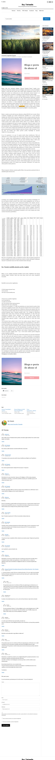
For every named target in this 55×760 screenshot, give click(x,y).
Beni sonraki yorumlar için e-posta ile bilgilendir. (12, 718)
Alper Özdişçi (7, 512)
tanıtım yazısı (22, 106)
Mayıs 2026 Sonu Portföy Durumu (47, 66)
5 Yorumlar (45, 99)
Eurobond (31, 10)
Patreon (13, 10)
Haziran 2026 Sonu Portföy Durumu (46, 52)
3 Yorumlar (45, 84)
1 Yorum (45, 40)
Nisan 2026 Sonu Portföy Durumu (47, 81)
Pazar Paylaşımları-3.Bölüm (31, 410)
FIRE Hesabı (25, 10)
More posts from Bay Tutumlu (15, 424)
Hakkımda (41, 10)
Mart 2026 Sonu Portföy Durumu (47, 96)
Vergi (36, 10)
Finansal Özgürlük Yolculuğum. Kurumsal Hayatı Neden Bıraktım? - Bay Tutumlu (21, 569)
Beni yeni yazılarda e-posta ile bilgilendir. (10, 721)
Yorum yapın (45, 55)
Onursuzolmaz (8, 454)
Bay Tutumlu (27, 4)
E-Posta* (3, 702)
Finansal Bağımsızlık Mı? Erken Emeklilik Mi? (19, 410)
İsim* (2, 697)
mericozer (7, 434)
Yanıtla (3, 441)
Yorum (3, 682)
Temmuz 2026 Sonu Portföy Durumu (46, 37)
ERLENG (6, 534)
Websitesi (3, 706)
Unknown (7, 473)
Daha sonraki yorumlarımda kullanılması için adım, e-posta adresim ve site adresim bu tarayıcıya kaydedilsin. (19, 714)
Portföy (19, 10)
